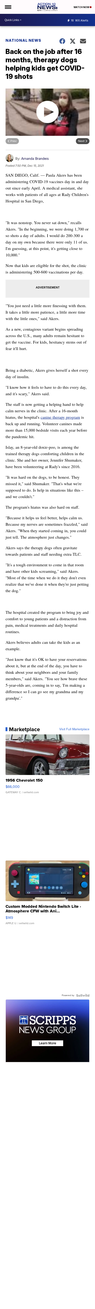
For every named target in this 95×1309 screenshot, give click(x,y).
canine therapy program (60, 417)
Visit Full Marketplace (74, 729)
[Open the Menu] (7, 7)
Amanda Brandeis (35, 158)
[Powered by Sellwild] (82, 995)
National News (23, 40)
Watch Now (82, 7)
